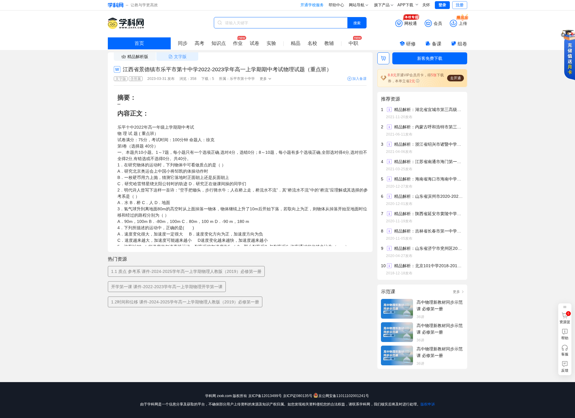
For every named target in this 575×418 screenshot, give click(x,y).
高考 (199, 43)
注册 (460, 5)
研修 (411, 43)
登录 (442, 5)
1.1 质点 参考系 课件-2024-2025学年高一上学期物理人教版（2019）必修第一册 (186, 271)
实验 (271, 43)
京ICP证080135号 (297, 396)
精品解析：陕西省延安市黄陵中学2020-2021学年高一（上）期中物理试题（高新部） (428, 213)
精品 (295, 43)
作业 (238, 43)
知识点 (218, 43)
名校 (312, 43)
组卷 (462, 43)
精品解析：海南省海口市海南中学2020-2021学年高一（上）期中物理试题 (428, 179)
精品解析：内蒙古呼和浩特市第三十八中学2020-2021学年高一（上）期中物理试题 (428, 126)
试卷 (254, 43)
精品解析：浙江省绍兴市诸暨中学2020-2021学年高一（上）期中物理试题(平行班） (428, 144)
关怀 (426, 5)
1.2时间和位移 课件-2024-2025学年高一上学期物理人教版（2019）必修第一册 (185, 302)
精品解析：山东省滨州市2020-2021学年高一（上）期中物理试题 (428, 196)
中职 (353, 43)
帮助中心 (336, 5)
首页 (139, 43)
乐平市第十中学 (242, 79)
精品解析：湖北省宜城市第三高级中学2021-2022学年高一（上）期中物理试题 (428, 109)
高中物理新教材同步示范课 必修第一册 (440, 305)
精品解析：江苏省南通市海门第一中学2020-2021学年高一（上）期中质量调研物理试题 (428, 161)
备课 (436, 43)
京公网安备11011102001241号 (343, 396)
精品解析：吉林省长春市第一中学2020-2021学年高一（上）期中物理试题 (428, 231)
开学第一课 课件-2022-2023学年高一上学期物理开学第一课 (167, 286)
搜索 (357, 22)
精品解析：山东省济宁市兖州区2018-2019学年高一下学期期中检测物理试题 (428, 248)
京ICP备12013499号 (265, 396)
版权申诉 (427, 404)
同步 (182, 43)
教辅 (329, 43)
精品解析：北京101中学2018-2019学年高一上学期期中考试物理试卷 (428, 265)
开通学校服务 (312, 5)
